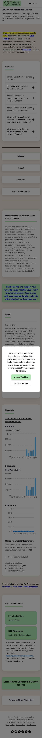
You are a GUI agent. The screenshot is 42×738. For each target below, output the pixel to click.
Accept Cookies (21, 377)
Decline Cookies (21, 383)
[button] (21, 369)
